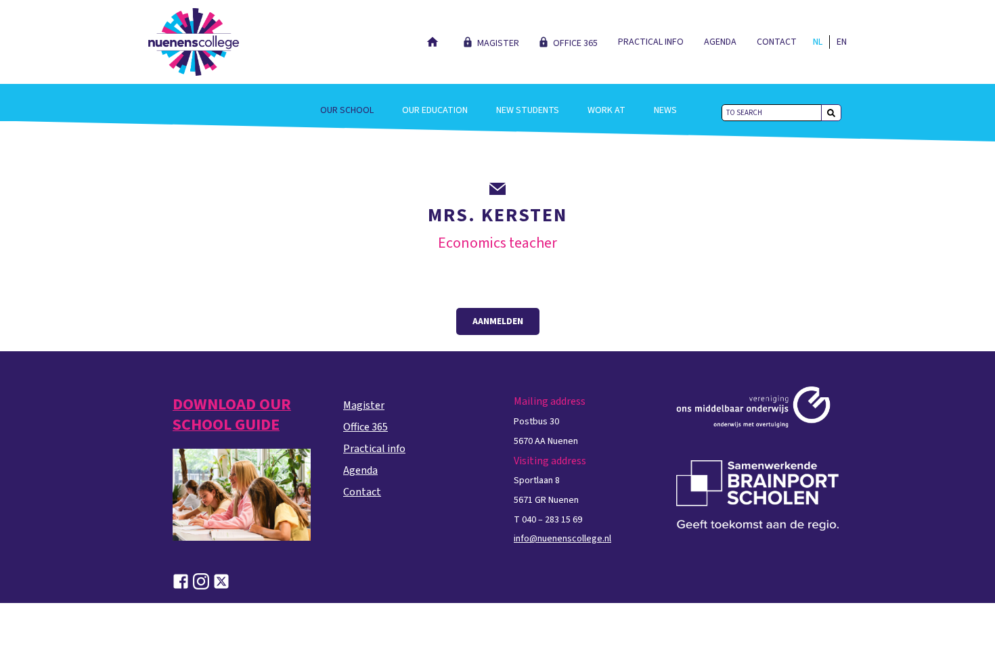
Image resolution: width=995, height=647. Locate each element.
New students (527, 110)
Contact (777, 42)
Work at (606, 110)
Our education (435, 110)
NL (817, 42)
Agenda (720, 42)
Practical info (651, 42)
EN (842, 42)
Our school (347, 110)
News (665, 110)
